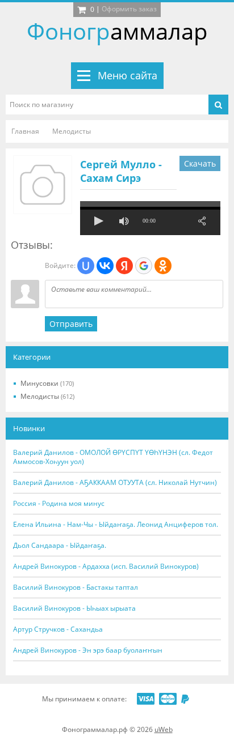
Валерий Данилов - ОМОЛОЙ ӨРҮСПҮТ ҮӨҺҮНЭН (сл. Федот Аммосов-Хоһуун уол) (113, 457)
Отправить (71, 323)
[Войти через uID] (85, 265)
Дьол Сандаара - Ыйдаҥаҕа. (59, 545)
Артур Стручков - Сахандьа (58, 629)
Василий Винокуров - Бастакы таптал (75, 587)
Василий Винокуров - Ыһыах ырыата (74, 608)
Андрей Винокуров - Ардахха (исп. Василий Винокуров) (106, 566)
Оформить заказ (129, 9)
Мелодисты (47, 396)
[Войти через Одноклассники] (163, 265)
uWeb (163, 729)
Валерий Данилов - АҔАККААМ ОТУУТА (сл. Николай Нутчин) (115, 482)
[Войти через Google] (143, 265)
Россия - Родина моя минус (59, 503)
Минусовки (47, 383)
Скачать (200, 163)
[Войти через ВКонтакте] (105, 265)
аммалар (117, 30)
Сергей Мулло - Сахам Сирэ (121, 171)
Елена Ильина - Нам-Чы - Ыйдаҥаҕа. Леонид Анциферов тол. (115, 524)
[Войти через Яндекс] (124, 265)
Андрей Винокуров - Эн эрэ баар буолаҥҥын (87, 650)
